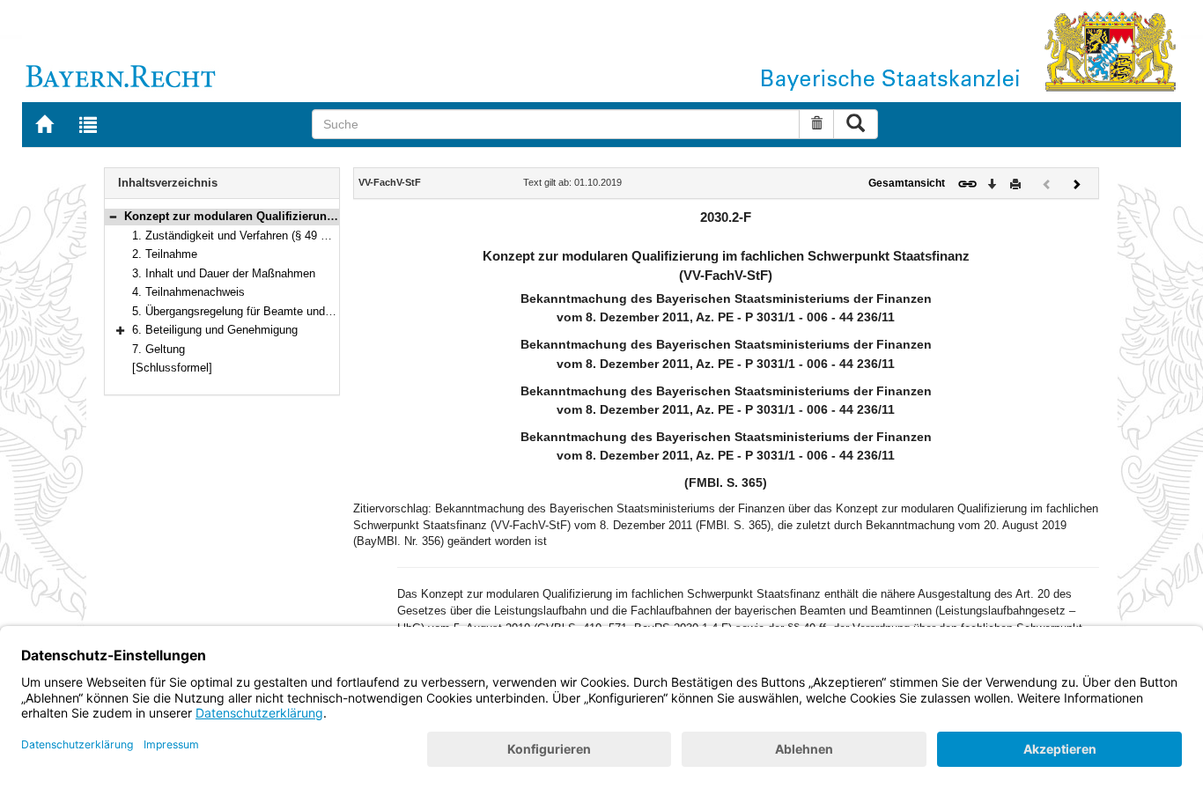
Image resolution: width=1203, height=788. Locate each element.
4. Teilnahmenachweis (188, 291)
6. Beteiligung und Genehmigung (215, 329)
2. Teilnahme (164, 254)
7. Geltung (158, 349)
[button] (112, 216)
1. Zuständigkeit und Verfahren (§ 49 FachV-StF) (255, 235)
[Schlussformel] (172, 367)
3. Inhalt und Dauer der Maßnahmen (223, 273)
